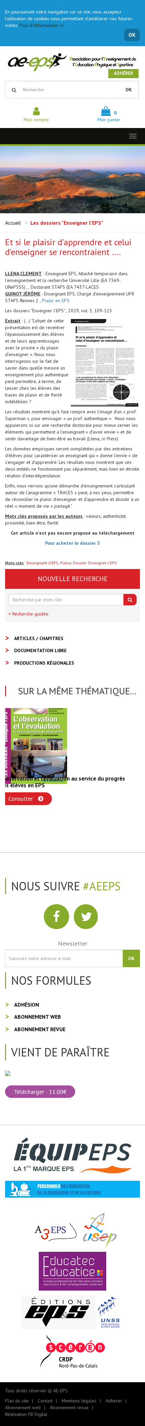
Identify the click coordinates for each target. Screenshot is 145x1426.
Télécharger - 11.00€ (40, 1092)
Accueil (13, 222)
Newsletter (72, 943)
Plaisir (65, 562)
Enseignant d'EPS (42, 562)
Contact (45, 1401)
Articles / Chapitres (38, 638)
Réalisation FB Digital (26, 1414)
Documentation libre (40, 650)
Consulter (27, 798)
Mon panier (108, 116)
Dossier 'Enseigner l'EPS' (95, 562)
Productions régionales (44, 663)
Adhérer (123, 73)
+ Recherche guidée (28, 614)
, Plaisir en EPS (54, 300)
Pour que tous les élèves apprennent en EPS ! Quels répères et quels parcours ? (70, 782)
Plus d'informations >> (42, 25)
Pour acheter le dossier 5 (72, 543)
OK (132, 34)
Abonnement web (37, 1016)
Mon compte (36, 120)
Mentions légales (79, 1401)
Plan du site (17, 1401)
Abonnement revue (39, 1029)
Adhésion (26, 1004)
